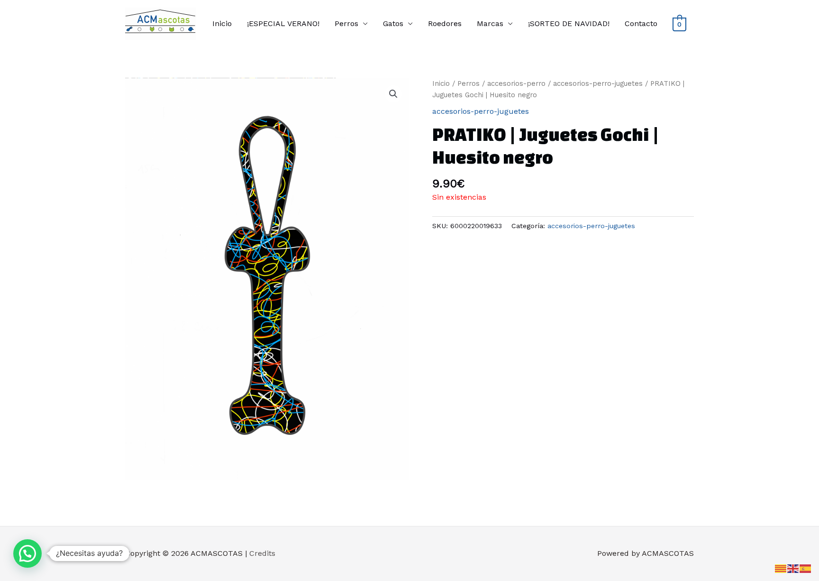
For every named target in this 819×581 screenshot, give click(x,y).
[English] (793, 567)
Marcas (490, 23)
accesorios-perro (516, 83)
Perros (346, 23)
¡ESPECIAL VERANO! (283, 23)
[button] (393, 93)
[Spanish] (806, 567)
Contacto (641, 23)
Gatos (393, 23)
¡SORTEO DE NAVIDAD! (569, 23)
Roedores (445, 23)
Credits (262, 553)
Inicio (222, 23)
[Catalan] (781, 567)
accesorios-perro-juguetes (598, 83)
